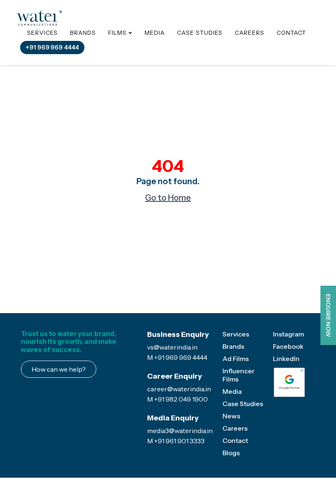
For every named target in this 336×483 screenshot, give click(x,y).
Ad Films (235, 358)
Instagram (288, 334)
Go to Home (168, 198)
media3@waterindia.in (180, 431)
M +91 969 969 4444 (177, 357)
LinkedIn (286, 358)
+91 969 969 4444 (52, 47)
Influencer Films (238, 375)
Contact (291, 32)
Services (42, 32)
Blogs (231, 453)
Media (155, 32)
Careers (249, 32)
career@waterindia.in (179, 389)
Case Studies (199, 32)
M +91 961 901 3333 (175, 441)
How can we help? (59, 369)
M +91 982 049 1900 (177, 399)
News (231, 416)
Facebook (288, 346)
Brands (83, 32)
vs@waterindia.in (172, 347)
